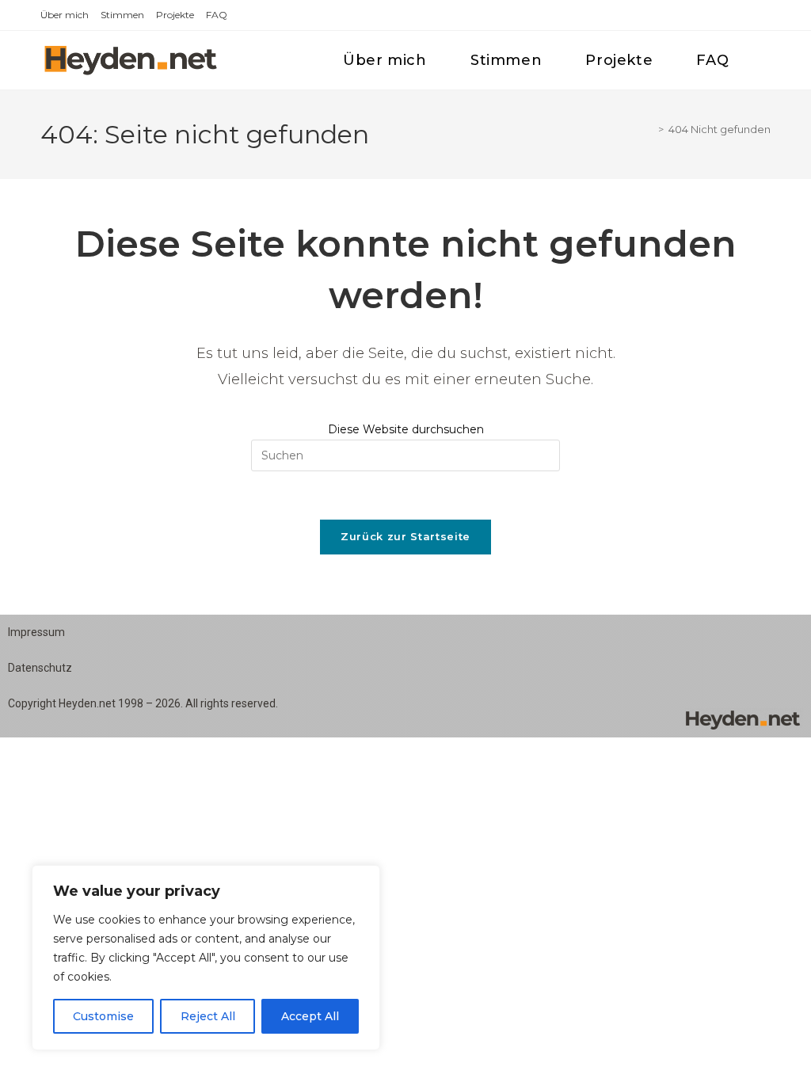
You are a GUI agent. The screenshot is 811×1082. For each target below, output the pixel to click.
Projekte (175, 15)
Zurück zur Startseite (405, 536)
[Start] (649, 129)
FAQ (216, 15)
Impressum (36, 632)
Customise (103, 1016)
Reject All (208, 1016)
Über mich (64, 15)
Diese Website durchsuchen (406, 429)
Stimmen (122, 15)
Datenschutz (40, 667)
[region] (206, 957)
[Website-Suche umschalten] (766, 60)
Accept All (310, 1016)
